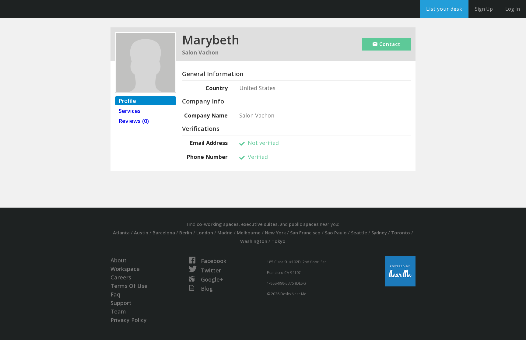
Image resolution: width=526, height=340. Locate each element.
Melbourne (249, 233)
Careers (120, 277)
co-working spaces (218, 224)
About (118, 260)
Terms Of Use (129, 285)
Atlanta (121, 233)
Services (130, 110)
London (204, 233)
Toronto (400, 233)
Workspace (125, 268)
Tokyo (279, 241)
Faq (115, 294)
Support (121, 303)
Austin (141, 233)
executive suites (259, 224)
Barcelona (164, 233)
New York (275, 233)
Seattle (359, 233)
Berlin (185, 233)
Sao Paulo (336, 233)
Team (118, 311)
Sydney (379, 233)
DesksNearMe (42, 9)
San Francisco (305, 233)
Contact (389, 44)
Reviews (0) (134, 120)
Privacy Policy (128, 320)
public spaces (304, 224)
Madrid (225, 233)
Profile (127, 100)
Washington (253, 241)
